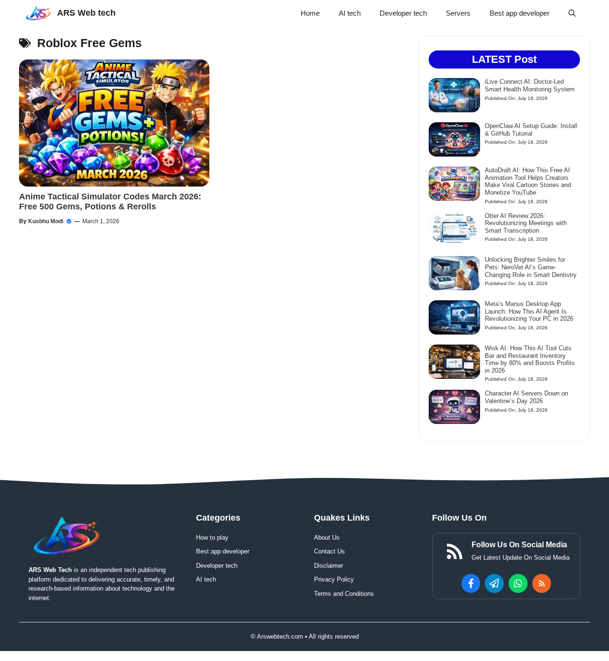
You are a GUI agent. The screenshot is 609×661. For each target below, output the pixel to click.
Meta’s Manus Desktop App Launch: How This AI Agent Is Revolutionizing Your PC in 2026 (529, 311)
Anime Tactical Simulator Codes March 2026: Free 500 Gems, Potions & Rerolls (110, 202)
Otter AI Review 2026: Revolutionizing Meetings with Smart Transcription (526, 223)
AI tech (350, 13)
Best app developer (520, 13)
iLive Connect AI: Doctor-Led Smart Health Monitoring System (530, 85)
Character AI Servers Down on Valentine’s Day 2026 (526, 397)
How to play (212, 537)
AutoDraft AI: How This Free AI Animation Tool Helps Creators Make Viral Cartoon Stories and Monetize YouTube (528, 181)
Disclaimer (328, 565)
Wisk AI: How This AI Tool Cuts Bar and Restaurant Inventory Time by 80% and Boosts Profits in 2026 (530, 359)
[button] (572, 13)
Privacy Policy (334, 579)
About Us (327, 537)
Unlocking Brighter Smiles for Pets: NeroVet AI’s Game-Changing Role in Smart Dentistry (531, 267)
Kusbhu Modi (45, 221)
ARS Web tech (86, 13)
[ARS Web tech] (38, 13)
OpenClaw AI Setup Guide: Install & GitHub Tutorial (531, 129)
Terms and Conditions (344, 593)
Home (310, 13)
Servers (458, 13)
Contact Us (329, 551)
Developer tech (403, 13)
